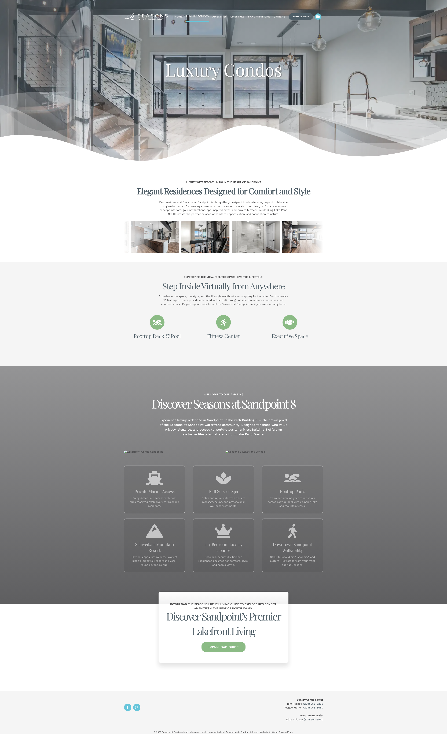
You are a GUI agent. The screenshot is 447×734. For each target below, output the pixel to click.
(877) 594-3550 (313, 719)
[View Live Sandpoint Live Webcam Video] (318, 16)
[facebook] (127, 707)
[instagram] (136, 707)
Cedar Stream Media (282, 732)
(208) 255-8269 (313, 703)
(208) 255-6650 (313, 707)
